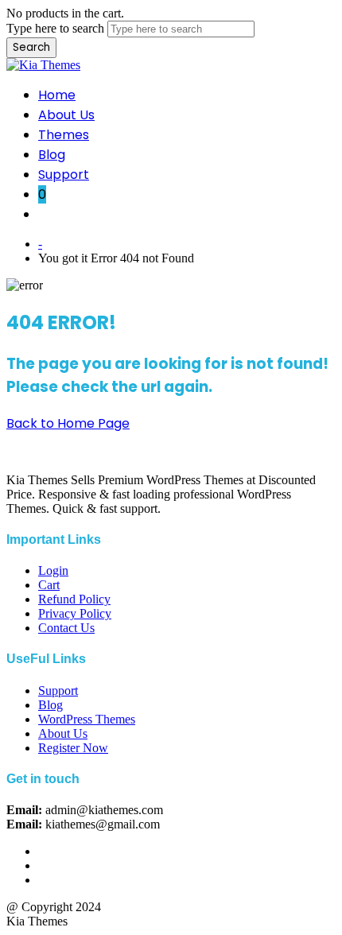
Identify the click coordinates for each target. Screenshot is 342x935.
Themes (63, 135)
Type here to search (55, 28)
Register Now (73, 748)
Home (57, 95)
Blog (51, 154)
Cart (49, 585)
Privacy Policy (74, 613)
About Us (66, 115)
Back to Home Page (68, 423)
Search (31, 47)
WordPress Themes (86, 719)
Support (63, 174)
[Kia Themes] (43, 65)
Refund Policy (74, 599)
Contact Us (66, 627)
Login (53, 570)
